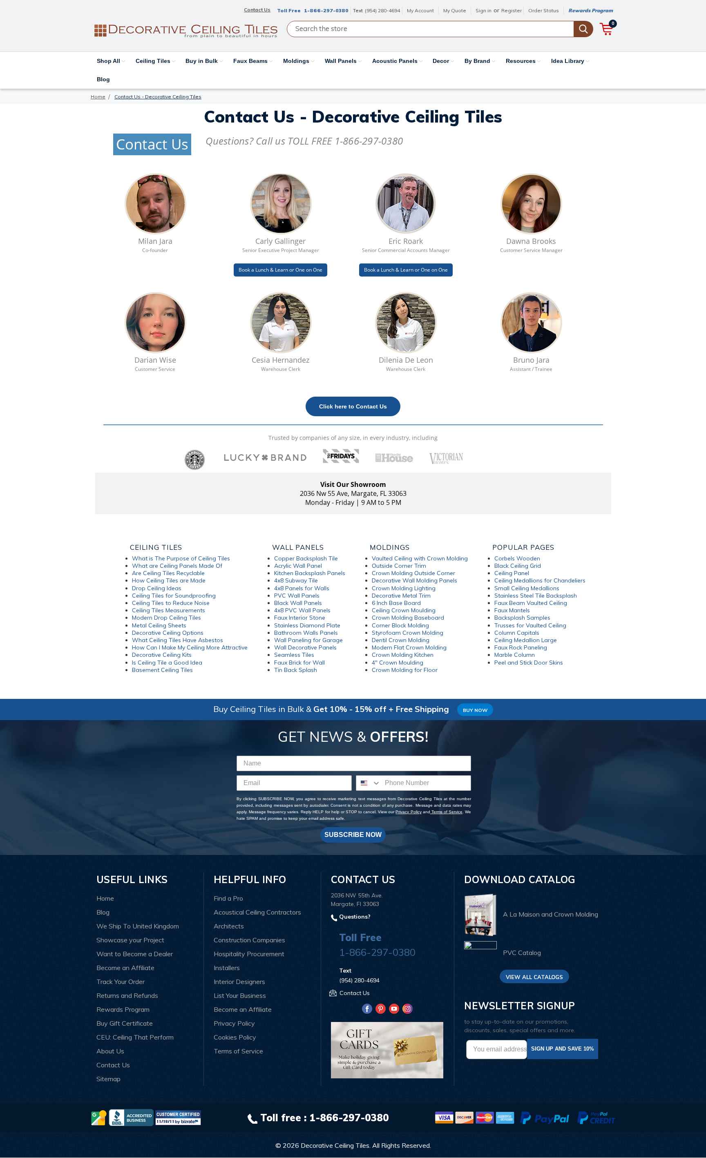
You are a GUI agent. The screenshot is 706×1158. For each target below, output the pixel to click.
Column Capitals (516, 632)
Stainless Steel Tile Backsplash (535, 595)
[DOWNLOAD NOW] (131, 1117)
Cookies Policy (235, 1037)
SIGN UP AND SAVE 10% (562, 1049)
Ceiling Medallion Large (525, 640)
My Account (420, 10)
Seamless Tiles (294, 654)
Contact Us (113, 1065)
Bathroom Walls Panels (306, 632)
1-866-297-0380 (326, 10)
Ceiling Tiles (154, 61)
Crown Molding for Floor (405, 670)
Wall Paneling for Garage (308, 640)
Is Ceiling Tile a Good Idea (167, 662)
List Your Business (240, 995)
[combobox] (368, 783)
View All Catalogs (534, 977)
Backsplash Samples (522, 617)
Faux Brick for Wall (299, 662)
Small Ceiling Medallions (526, 588)
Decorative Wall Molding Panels (414, 580)
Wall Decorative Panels (305, 647)
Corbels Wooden (517, 558)
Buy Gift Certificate (124, 1023)
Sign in (484, 10)
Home (105, 898)
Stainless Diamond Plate (307, 625)
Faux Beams (251, 61)
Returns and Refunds (127, 995)
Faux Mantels (512, 610)
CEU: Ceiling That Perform (135, 1037)
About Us (110, 1051)
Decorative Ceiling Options (167, 632)
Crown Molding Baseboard (408, 617)
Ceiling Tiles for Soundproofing (174, 595)
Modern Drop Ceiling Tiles (166, 617)
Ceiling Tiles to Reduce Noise (171, 603)
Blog (103, 79)
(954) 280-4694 (382, 10)
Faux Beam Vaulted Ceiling (530, 603)
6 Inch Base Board (396, 603)
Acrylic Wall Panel (298, 565)
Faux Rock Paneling (520, 647)
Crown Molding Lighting (404, 588)
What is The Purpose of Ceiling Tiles (181, 558)
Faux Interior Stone (299, 617)
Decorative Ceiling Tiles (335, 1145)
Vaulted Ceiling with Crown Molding (420, 558)
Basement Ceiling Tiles (162, 670)
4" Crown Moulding (397, 662)
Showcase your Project (130, 940)
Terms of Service (446, 812)
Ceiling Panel (511, 573)
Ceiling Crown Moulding (404, 610)
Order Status (543, 10)
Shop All (109, 61)
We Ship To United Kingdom (137, 926)
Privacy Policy (408, 812)
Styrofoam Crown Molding (407, 632)
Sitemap (108, 1079)
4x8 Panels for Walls (301, 588)
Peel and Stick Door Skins (528, 662)
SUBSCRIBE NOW (353, 834)
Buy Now (475, 710)
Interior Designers (239, 981)
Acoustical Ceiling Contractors (257, 912)
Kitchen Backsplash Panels (309, 573)
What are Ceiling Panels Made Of (177, 565)
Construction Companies (249, 940)
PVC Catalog (522, 952)
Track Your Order (120, 981)
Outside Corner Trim (399, 565)
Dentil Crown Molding (400, 640)
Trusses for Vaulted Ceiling (530, 625)
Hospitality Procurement (249, 954)
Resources (521, 61)
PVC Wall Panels (296, 595)
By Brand (478, 61)
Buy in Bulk (202, 61)
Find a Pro (228, 898)
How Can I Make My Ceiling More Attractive (190, 647)
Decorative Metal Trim (401, 595)
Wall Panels (341, 61)
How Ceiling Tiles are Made (169, 580)
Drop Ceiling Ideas (156, 588)
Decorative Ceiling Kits (162, 654)
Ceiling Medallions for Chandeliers (539, 580)
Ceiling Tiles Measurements (168, 610)
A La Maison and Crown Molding (550, 914)
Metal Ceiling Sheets (159, 625)
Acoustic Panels (395, 61)
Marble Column (514, 654)
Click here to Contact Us (353, 406)
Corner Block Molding (400, 625)
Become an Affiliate (125, 968)
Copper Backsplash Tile (306, 558)
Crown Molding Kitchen (402, 654)
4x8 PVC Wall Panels (302, 610)
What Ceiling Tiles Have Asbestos (177, 640)
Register (511, 10)
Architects (229, 926)
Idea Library (568, 61)
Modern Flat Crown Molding (409, 647)
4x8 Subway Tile (296, 580)
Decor (442, 61)
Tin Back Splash (295, 670)
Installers (227, 968)
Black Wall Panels (298, 603)
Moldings (297, 61)
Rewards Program (590, 10)
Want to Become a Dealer (134, 954)
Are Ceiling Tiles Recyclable (168, 573)
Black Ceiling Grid (517, 565)
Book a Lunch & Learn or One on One (280, 269)
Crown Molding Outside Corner (413, 573)
